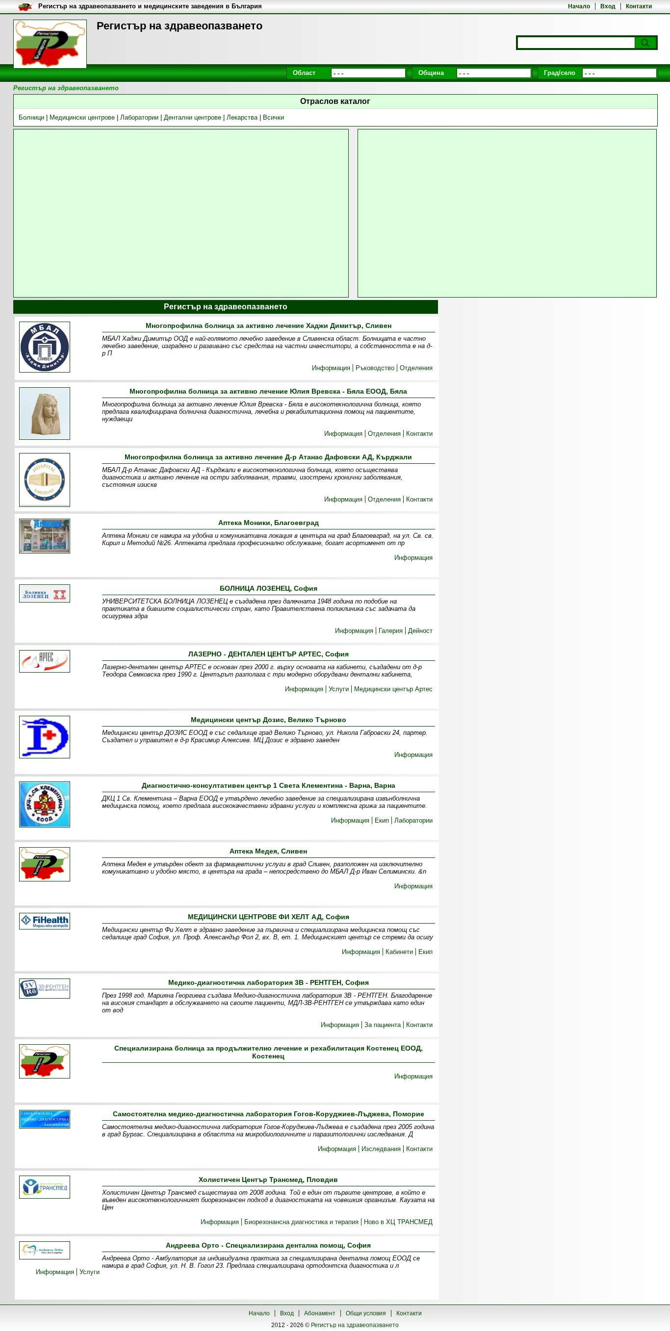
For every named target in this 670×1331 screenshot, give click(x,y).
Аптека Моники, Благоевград (268, 523)
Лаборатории (139, 117)
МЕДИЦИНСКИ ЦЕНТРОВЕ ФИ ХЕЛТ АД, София (268, 917)
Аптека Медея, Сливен (268, 851)
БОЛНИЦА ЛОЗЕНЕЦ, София (268, 588)
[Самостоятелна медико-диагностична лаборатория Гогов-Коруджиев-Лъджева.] (44, 1120)
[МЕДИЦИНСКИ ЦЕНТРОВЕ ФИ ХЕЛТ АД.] (44, 922)
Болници (31, 117)
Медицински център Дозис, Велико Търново (268, 720)
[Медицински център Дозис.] (44, 738)
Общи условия (366, 1313)
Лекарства (242, 117)
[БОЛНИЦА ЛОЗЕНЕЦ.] (44, 594)
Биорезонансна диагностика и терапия (301, 1222)
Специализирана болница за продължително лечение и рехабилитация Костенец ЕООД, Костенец (268, 1052)
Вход (608, 6)
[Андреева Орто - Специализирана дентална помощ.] (44, 1251)
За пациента (382, 1025)
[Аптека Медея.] (44, 865)
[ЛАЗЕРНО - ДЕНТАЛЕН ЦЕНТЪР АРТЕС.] (44, 662)
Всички (273, 117)
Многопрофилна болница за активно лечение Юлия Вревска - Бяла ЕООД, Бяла (268, 391)
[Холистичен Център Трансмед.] (44, 1188)
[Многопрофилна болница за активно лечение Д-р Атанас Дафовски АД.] (44, 480)
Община (431, 72)
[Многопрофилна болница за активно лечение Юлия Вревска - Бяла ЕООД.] (44, 414)
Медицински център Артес (393, 689)
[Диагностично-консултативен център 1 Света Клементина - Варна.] (44, 805)
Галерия (391, 630)
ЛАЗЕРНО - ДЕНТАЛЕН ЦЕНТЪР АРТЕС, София (268, 654)
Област (304, 72)
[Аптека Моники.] (44, 537)
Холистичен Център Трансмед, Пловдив (268, 1179)
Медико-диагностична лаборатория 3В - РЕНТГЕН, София (268, 982)
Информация (331, 368)
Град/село (559, 72)
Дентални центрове (192, 117)
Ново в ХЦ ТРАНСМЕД (398, 1222)
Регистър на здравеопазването (355, 1325)
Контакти (639, 6)
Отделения (416, 368)
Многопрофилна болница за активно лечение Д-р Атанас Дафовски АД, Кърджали (268, 457)
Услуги (339, 689)
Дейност (420, 630)
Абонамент (319, 1313)
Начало (579, 6)
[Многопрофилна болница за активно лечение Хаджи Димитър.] (44, 348)
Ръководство (375, 368)
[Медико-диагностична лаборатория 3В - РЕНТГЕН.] (44, 989)
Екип (382, 820)
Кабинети (399, 951)
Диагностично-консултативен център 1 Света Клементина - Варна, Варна (268, 785)
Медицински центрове (82, 117)
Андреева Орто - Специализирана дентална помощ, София (268, 1245)
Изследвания (381, 1149)
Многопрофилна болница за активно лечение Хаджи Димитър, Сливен (268, 325)
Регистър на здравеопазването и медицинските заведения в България (150, 6)
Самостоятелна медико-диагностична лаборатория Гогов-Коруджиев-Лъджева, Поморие (268, 1114)
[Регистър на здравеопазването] (50, 44)
